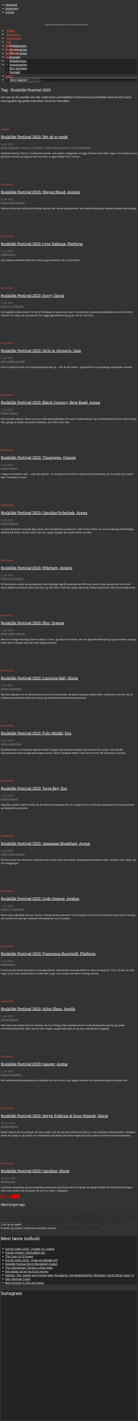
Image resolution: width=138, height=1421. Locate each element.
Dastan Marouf (9, 413)
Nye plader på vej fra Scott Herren (26, 1271)
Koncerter (11, 49)
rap (51, 1221)
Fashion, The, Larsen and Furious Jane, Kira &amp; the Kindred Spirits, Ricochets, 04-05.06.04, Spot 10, (70, 1275)
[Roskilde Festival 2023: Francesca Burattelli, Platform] (21, 942)
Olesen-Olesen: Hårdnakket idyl (25, 1253)
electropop (5, 1217)
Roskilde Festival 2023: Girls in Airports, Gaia (41, 350)
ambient (46, 1212)
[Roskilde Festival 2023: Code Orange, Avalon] (21, 887)
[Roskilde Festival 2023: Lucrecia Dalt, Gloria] (21, 667)
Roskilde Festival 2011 (66, 1221)
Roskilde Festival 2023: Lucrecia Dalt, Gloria (39, 678)
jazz (107, 1217)
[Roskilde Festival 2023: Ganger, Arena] (21, 1052)
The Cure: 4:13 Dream (19, 1256)
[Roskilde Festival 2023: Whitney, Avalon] (21, 556)
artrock (62, 1213)
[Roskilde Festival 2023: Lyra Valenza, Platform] (21, 232)
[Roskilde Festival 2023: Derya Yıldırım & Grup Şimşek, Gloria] (21, 1104)
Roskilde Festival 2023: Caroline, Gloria (35, 1170)
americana (55, 1213)
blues (75, 1213)
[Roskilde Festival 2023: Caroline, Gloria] (21, 1159)
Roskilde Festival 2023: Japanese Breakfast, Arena (45, 843)
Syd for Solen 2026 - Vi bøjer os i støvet (30, 1249)
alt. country (4, 1213)
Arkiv (9, 76)
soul (106, 1221)
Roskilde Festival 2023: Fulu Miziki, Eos (36, 733)
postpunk (14, 1221)
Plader (9, 46)
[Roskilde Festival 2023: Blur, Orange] (21, 611)
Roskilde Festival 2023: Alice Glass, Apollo (38, 1008)
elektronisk (16, 1217)
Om (7, 57)
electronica (128, 1212)
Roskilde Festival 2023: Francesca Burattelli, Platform (48, 953)
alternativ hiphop (13, 1213)
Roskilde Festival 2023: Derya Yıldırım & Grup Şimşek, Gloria (54, 1115)
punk (47, 1221)
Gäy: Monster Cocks (17, 1279)
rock (57, 1221)
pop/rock (5, 1221)
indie (62, 1217)
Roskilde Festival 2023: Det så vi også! (34, 136)
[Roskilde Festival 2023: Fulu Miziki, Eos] (21, 722)
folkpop (30, 1217)
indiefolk (67, 1217)
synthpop (121, 1221)
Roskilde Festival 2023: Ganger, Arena (34, 1063)
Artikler (5, 129)
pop (131, 1216)
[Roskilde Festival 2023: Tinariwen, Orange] (21, 446)
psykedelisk (39, 1221)
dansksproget (87, 1213)
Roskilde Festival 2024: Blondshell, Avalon (31, 1264)
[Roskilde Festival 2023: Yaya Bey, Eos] (21, 777)
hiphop (55, 1216)
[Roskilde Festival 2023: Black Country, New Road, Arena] (21, 391)
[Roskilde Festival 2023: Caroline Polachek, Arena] (21, 501)
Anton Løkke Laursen (57, 147)
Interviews (12, 53)
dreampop (96, 1213)
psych (32, 1221)
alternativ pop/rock (24, 1213)
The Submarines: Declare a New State (29, 1268)
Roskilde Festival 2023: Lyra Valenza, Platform (42, 243)
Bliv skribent (18, 68)
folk (25, 1216)
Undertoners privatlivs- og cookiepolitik (79, 1228)
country (80, 1213)
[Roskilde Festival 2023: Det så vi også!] (21, 125)
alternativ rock (36, 1213)
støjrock (112, 1221)
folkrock (37, 1217)
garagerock (45, 1217)
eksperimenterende (111, 1212)
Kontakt (14, 72)
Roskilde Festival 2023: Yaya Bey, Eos (34, 788)
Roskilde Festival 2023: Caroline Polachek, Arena (44, 512)
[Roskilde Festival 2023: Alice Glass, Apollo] (21, 997)
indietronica (101, 1217)
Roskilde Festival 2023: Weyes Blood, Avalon (40, 191)
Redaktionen (17, 61)
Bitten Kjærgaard (10, 147)
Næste (15, 1196)
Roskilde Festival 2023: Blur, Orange (32, 622)
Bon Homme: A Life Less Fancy (24, 1283)
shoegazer (77, 1221)
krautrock (113, 1217)
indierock (90, 1216)
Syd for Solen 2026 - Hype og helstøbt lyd (31, 1260)
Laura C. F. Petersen (33, 147)
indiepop (77, 1217)
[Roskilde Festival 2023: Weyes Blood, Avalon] (21, 180)
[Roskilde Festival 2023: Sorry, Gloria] (21, 284)
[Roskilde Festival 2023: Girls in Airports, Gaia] (21, 339)
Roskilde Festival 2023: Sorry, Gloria (32, 295)
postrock (24, 1221)
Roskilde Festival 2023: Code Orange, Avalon (40, 898)
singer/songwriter (93, 1221)
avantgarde (69, 1213)
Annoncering (18, 64)
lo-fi (118, 1217)
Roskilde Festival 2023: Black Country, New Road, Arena (50, 402)
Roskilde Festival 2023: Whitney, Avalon (36, 567)
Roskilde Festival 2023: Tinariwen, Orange (38, 457)
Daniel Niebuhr (9, 468)
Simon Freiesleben (81, 147)
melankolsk (124, 1217)
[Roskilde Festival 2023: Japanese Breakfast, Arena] (21, 832)
